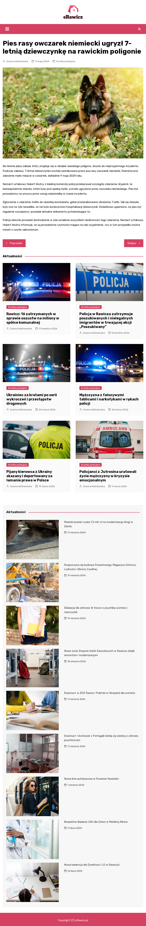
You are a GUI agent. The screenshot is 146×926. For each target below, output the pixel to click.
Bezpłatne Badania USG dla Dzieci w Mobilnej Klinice (96, 821)
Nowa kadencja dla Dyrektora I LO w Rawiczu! (91, 864)
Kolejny (132, 243)
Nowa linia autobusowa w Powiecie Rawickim (91, 778)
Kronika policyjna (65, 61)
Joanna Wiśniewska (17, 61)
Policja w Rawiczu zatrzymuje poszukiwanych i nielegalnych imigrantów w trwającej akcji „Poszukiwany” (106, 320)
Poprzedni (16, 243)
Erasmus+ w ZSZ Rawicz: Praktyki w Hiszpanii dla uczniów (99, 693)
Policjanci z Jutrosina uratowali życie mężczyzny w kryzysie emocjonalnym (107, 475)
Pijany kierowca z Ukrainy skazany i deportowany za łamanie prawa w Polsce (29, 475)
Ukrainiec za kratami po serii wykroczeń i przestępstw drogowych (31, 399)
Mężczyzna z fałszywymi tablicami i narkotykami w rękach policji (109, 399)
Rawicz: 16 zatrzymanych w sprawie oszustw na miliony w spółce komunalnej (32, 318)
